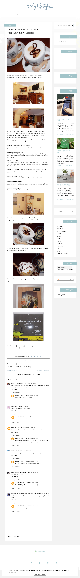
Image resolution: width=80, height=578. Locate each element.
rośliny (59, 245)
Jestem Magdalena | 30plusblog (21, 450)
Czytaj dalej (60, 134)
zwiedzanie (27, 366)
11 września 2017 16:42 (22, 406)
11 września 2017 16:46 (32, 416)
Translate (70, 269)
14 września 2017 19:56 (32, 482)
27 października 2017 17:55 (41, 493)
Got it (43, 574)
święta (59, 251)
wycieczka (18, 366)
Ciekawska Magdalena (18, 472)
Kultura (50, 14)
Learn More (37, 574)
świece (59, 250)
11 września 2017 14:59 (30, 383)
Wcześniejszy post (42, 370)
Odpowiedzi (16, 392)
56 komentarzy (70, 165)
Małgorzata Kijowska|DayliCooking (22, 493)
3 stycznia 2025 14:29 (32, 505)
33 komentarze (70, 134)
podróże (66, 14)
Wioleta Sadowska (17, 383)
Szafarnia (11, 366)
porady (59, 240)
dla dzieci (13, 364)
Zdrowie (58, 14)
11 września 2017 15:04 (32, 395)
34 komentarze (70, 199)
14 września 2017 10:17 (37, 450)
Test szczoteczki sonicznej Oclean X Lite (63, 119)
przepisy (59, 241)
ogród (59, 236)
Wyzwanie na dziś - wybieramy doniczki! (64, 185)
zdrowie (59, 248)
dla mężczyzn (61, 231)
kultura (59, 235)
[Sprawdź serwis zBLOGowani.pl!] (40, 551)
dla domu (60, 226)
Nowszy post (13, 370)
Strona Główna (15, 14)
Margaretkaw (19, 395)
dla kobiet (60, 230)
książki (59, 233)
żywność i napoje (62, 253)
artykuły (60, 225)
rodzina (59, 243)
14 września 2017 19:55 (32, 461)
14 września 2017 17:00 (31, 472)
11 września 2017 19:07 (32, 438)
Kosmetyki (36, 14)
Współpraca (26, 14)
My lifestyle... (40, 6)
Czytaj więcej (60, 165)
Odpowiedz (14, 389)
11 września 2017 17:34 (29, 427)
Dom (43, 14)
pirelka (13, 406)
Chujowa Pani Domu (17, 427)
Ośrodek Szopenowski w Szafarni (26, 364)
